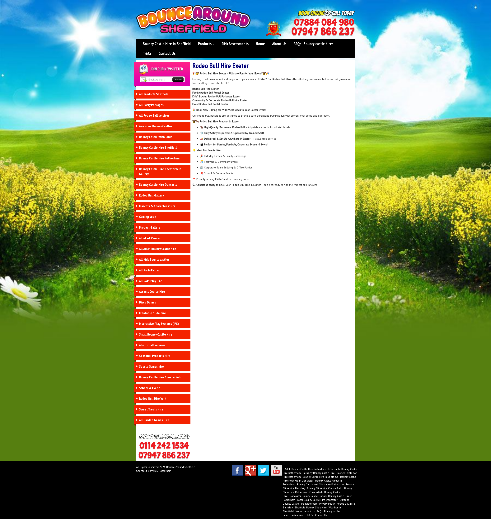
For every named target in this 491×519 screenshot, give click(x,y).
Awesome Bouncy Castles (155, 126)
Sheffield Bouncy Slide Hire (311, 507)
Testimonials (297, 515)
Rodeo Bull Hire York (152, 398)
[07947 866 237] (323, 31)
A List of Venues (150, 238)
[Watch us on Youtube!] (276, 470)
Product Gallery (149, 227)
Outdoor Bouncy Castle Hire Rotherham (316, 501)
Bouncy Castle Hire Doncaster (159, 184)
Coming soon (147, 216)
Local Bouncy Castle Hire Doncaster (317, 500)
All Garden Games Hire (154, 420)
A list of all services (152, 345)
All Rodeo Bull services (154, 115)
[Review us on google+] (250, 470)
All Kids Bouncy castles (154, 259)
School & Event (149, 388)
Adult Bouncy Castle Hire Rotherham (305, 469)
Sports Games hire (151, 366)
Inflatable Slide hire (152, 313)
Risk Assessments (235, 43)
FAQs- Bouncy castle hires (313, 43)
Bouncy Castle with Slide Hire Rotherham (320, 484)
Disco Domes (147, 302)
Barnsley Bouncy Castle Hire (319, 473)
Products (205, 43)
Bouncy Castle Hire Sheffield (158, 147)
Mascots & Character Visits (157, 206)
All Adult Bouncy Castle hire (157, 248)
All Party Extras (149, 270)
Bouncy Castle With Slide (155, 137)
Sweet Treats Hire (151, 409)
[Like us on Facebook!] (237, 470)
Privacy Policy (327, 503)
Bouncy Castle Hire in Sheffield (167, 43)
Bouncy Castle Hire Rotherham (159, 158)
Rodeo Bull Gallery (151, 195)
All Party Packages (151, 105)
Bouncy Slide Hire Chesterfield (324, 488)
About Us (279, 43)
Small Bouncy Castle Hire (155, 334)
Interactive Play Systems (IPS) (159, 323)
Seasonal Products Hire (154, 355)
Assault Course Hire (152, 291)
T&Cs (147, 53)
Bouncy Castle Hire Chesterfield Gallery (160, 171)
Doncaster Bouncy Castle (304, 496)
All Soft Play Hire (150, 281)
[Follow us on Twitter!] (263, 470)
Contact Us (167, 53)
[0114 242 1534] (324, 22)
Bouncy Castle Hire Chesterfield (160, 377)
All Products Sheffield (154, 94)
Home (260, 43)
